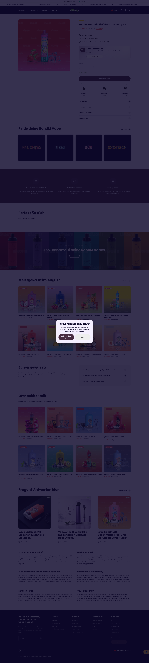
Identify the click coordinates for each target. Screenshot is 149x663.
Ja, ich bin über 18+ (66, 337)
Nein (82, 337)
